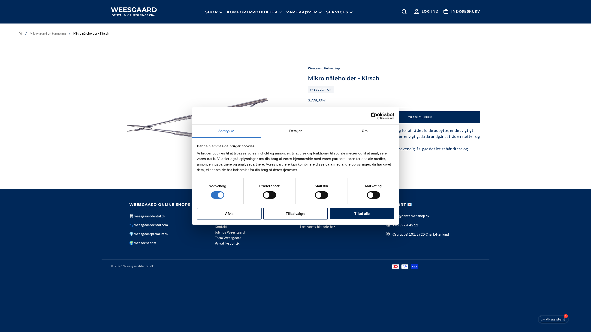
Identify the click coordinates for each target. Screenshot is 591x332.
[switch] (269, 195)
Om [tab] (365, 131)
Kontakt (221, 227)
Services (337, 12)
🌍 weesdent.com (142, 243)
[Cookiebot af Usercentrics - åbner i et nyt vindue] (374, 115)
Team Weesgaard (228, 238)
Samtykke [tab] (226, 131)
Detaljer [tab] (295, 131)
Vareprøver (301, 12)
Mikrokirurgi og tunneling (48, 33)
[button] (405, 12)
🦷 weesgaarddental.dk (147, 216)
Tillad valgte (295, 214)
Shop (211, 12)
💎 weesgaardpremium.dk (148, 234)
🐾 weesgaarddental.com (148, 225)
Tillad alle (362, 214)
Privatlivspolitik (227, 243)
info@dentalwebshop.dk (410, 216)
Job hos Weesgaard (230, 232)
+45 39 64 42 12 (405, 225)
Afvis (229, 214)
